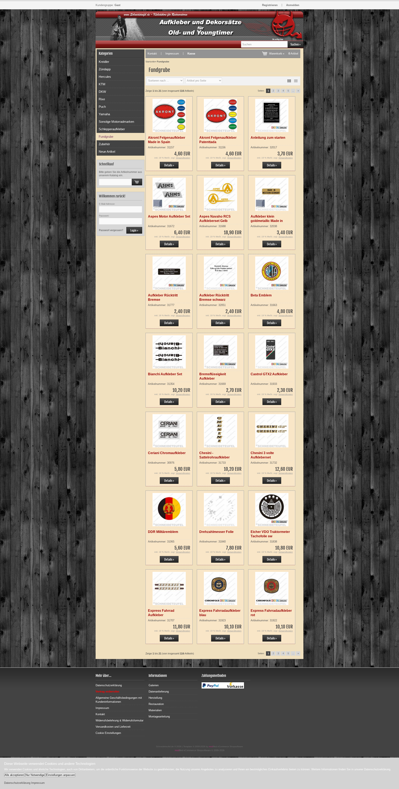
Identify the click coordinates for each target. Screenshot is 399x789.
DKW (102, 91)
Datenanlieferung (159, 691)
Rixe (102, 99)
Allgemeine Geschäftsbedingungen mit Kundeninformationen (119, 699)
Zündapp (105, 69)
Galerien (154, 685)
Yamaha (104, 114)
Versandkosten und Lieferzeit (113, 726)
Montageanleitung (159, 716)
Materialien (155, 710)
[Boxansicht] (289, 81)
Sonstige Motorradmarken (116, 121)
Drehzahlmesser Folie (216, 532)
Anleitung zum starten (268, 137)
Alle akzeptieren (14, 775)
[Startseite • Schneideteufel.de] (120, 28)
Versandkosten (183, 158)
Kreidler (104, 61)
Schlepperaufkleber (112, 129)
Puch (102, 106)
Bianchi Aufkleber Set (165, 374)
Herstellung (155, 697)
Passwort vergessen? (111, 230)
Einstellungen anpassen (60, 775)
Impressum (172, 53)
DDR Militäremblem (163, 532)
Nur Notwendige (35, 775)
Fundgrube (106, 136)
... (293, 90)
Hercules (105, 76)
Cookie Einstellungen (108, 733)
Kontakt (152, 53)
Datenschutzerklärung (109, 685)
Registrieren (270, 5)
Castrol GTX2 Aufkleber (269, 374)
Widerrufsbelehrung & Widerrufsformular (119, 720)
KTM (102, 84)
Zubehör (104, 144)
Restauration (156, 704)
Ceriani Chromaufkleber (167, 453)
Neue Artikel (107, 151)
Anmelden (292, 5)
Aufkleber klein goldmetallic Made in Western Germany (267, 221)
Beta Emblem (261, 295)
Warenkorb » (283, 53)
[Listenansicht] (295, 81)
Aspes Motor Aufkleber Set (169, 216)
